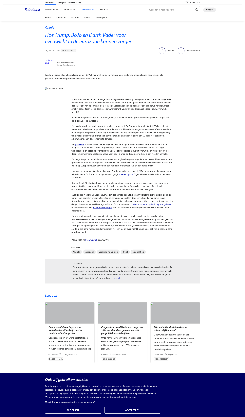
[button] (192, 2)
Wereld (87, 17)
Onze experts (101, 17)
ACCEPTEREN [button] (132, 410)
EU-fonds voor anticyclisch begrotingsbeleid (151, 204)
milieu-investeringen (102, 207)
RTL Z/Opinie (91, 240)
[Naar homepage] (33, 10)
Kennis (48, 17)
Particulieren (50, 3)
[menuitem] (76, 252)
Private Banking (74, 3)
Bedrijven (62, 3)
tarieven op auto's (127, 174)
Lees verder (116, 278)
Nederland (61, 17)
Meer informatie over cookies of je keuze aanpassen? (70, 402)
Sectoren (75, 17)
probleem (79, 144)
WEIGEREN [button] (73, 410)
